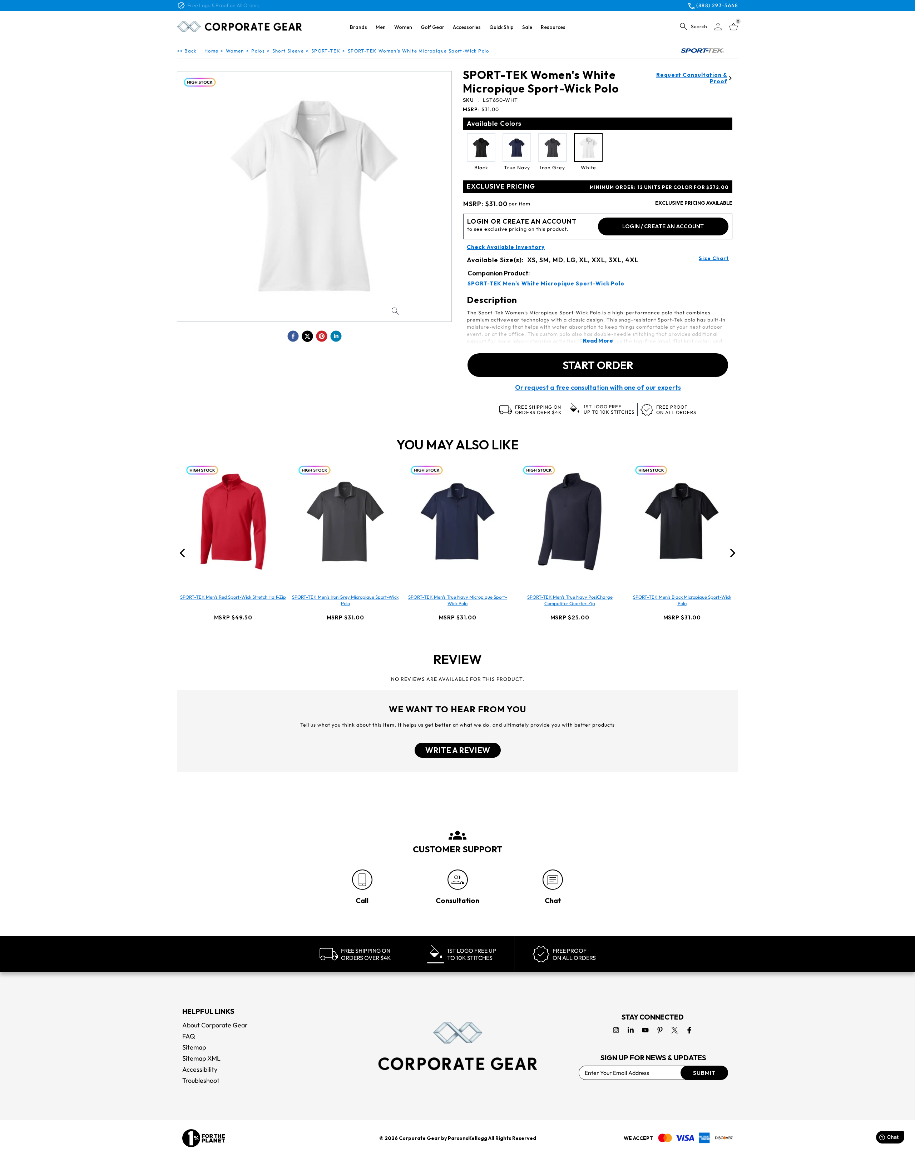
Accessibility (199, 1069)
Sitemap (194, 1047)
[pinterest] (321, 336)
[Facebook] (689, 1030)
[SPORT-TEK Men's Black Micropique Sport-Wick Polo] (682, 521)
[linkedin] (336, 336)
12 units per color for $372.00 (659, 187)
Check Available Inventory (506, 247)
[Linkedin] (630, 1030)
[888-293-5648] (362, 879)
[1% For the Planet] (203, 1138)
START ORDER (598, 365)
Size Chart (714, 258)
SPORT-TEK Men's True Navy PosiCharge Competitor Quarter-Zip (570, 600)
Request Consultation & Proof (691, 78)
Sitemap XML (201, 1058)
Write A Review (457, 750)
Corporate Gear (419, 1138)
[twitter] (307, 336)
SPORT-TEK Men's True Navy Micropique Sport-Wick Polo (457, 600)
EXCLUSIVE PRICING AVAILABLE (693, 203)
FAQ (188, 1036)
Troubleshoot (200, 1080)
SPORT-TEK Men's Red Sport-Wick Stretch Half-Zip (233, 597)
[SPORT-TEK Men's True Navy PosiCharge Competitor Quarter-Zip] (569, 521)
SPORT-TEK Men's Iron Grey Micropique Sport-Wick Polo (345, 600)
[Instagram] (616, 1030)
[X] (674, 1030)
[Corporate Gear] (457, 1046)
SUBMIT (704, 1072)
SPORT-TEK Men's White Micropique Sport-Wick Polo (546, 283)
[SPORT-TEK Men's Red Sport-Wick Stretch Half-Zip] (233, 521)
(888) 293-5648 (717, 5)
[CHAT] (553, 879)
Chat (553, 900)
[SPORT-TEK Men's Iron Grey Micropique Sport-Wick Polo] (345, 521)
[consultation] (457, 879)
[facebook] (293, 336)
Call (362, 900)
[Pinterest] (660, 1030)
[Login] (718, 26)
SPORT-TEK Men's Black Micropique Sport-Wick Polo (682, 600)
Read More (598, 340)
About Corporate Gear (215, 1025)
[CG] (239, 26)
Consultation (457, 900)
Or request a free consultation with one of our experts (598, 387)
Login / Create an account (663, 226)
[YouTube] (645, 1030)
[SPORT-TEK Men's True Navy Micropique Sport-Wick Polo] (457, 521)
